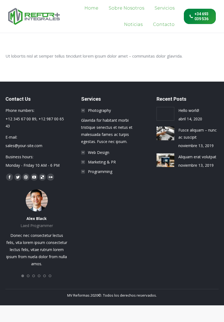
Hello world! (188, 110)
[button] (22, 276)
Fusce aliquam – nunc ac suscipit (197, 133)
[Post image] (165, 114)
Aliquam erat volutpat (197, 156)
